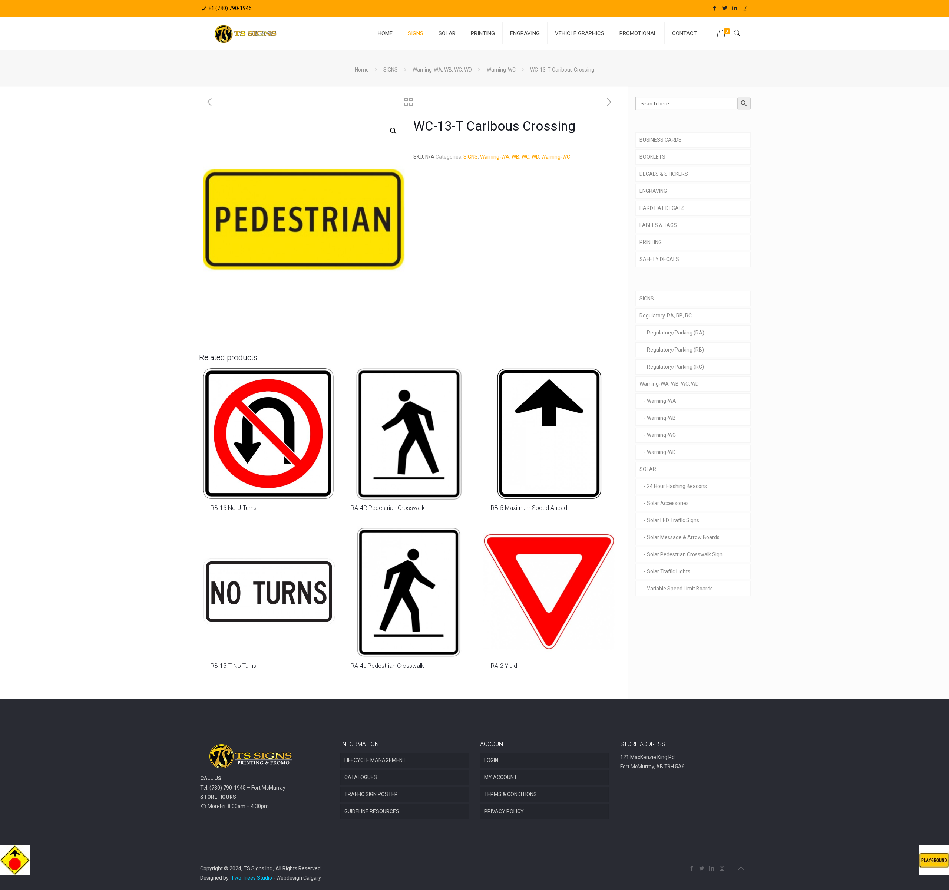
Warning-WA (661, 401)
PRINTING (650, 242)
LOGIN (491, 760)
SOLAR (647, 469)
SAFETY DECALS (659, 259)
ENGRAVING (653, 191)
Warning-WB (661, 418)
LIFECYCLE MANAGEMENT (375, 760)
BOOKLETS (652, 157)
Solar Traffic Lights (668, 571)
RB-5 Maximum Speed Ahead (529, 507)
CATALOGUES (360, 777)
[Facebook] (715, 8)
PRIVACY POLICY (504, 811)
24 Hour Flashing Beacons (677, 486)
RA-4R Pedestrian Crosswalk (388, 507)
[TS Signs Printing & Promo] (245, 33)
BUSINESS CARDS (660, 140)
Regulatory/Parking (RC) (675, 367)
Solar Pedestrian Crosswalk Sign (685, 554)
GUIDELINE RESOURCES (371, 811)
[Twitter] (725, 8)
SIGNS (390, 70)
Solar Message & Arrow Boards (683, 537)
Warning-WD (661, 452)
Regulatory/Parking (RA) (675, 333)
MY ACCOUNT (500, 777)
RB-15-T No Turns (233, 665)
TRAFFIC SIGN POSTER (371, 794)
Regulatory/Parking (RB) (675, 350)
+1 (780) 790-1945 (230, 8)
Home (362, 70)
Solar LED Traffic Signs (673, 520)
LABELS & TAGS (658, 225)
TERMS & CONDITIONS (510, 794)
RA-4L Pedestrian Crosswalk (387, 665)
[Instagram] (745, 8)
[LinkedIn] (735, 8)
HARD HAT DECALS (662, 208)
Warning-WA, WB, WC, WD (442, 70)
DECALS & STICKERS (663, 174)
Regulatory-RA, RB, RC (665, 316)
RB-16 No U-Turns (234, 507)
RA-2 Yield (504, 665)
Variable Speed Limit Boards (680, 588)
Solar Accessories (668, 503)
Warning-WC (501, 70)
